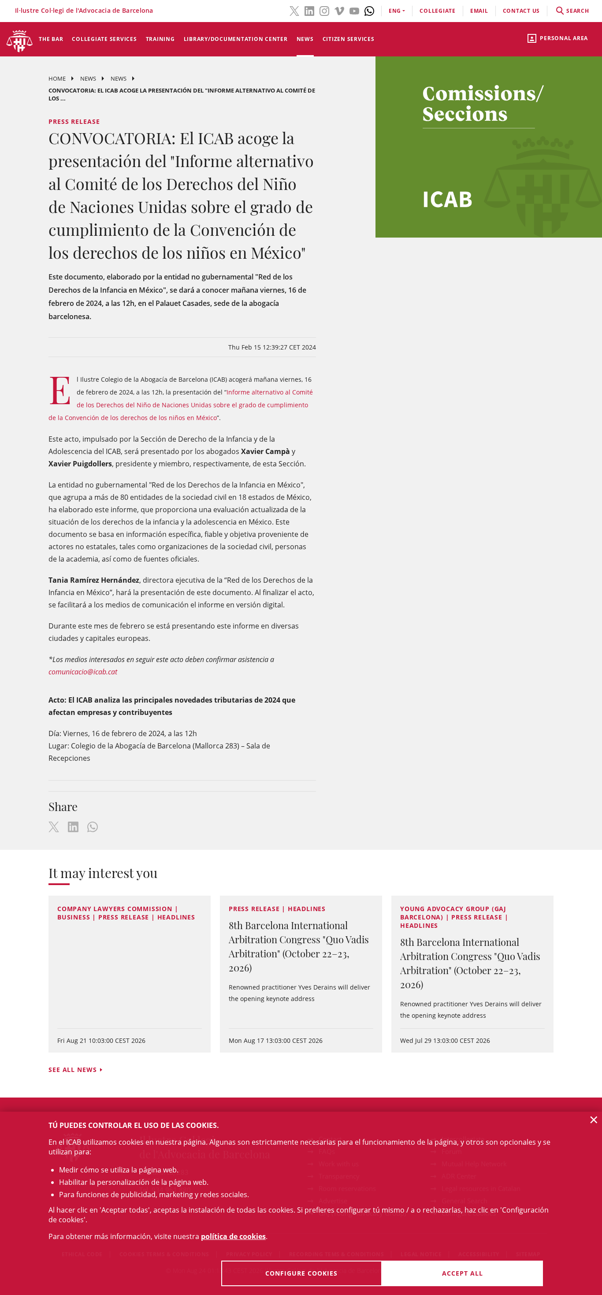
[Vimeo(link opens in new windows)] (339, 10)
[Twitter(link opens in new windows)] (294, 10)
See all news (72, 1069)
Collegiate (438, 11)
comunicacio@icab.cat (82, 672)
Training (160, 39)
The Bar (51, 39)
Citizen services (349, 39)
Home (57, 78)
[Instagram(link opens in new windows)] (324, 10)
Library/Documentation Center (236, 39)
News (305, 39)
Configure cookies (301, 1273)
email (479, 11)
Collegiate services (104, 39)
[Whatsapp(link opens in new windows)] (369, 10)
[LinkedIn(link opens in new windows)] (309, 10)
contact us (521, 11)
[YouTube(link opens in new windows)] (354, 10)
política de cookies (233, 1236)
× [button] (593, 1120)
